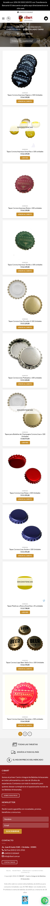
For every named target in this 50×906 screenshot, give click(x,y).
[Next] (30, 734)
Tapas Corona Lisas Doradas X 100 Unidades (25, 321)
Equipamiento (34, 27)
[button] (3, 18)
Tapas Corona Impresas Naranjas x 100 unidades (25, 719)
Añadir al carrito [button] (25, 101)
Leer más (25, 158)
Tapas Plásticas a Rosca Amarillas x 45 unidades (25, 606)
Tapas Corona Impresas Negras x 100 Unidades (25, 95)
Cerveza (19, 27)
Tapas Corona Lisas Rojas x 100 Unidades (25, 493)
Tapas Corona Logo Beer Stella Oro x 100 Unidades (25, 662)
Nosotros (16, 870)
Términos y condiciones (32, 870)
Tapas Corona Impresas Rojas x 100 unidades (25, 208)
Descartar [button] (29, 8)
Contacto (25, 872)
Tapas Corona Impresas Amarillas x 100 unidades (25, 152)
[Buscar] (9, 18)
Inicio (10, 27)
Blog (8, 870)
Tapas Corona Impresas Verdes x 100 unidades (25, 265)
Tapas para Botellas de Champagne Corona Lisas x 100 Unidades (25, 435)
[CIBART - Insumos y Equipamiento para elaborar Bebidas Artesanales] (25, 18)
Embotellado (13, 29)
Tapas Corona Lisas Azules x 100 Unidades (25, 549)
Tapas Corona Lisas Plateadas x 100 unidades (25, 378)
